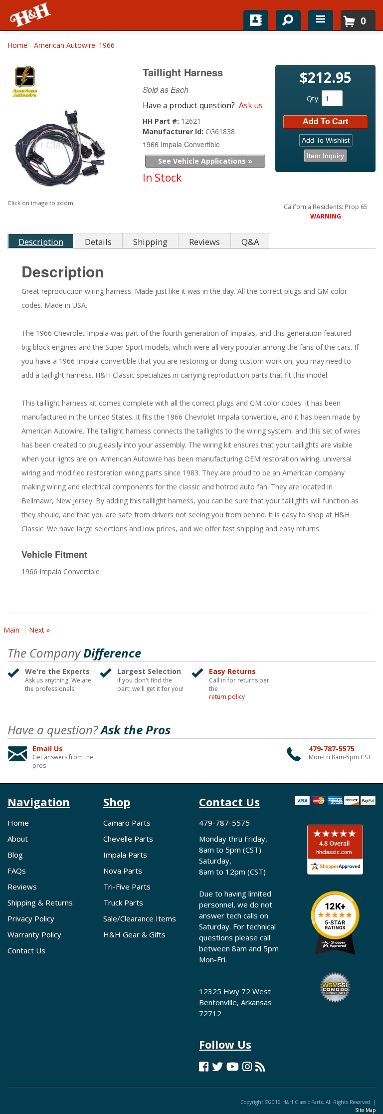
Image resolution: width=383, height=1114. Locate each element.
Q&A (250, 241)
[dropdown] (320, 20)
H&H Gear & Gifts (134, 934)
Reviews (22, 886)
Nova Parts (122, 871)
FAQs (16, 871)
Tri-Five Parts (127, 886)
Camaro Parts (127, 823)
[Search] (284, 18)
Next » (39, 630)
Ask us (251, 105)
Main (11, 630)
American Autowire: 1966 (74, 45)
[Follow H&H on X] (217, 1066)
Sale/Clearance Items (139, 918)
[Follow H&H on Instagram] (247, 1066)
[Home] (31, 14)
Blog (15, 855)
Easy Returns (232, 671)
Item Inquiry (325, 156)
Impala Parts (125, 855)
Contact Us (26, 950)
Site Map (365, 1110)
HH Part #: (162, 121)
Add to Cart (325, 121)
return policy (227, 697)
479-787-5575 (332, 748)
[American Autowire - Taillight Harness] (63, 84)
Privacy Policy (30, 918)
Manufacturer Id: (174, 131)
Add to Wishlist (326, 140)
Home (17, 45)
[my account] (255, 20)
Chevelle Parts (128, 839)
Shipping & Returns (40, 902)
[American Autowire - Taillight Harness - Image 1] (62, 150)
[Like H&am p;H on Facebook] (203, 1066)
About (17, 839)
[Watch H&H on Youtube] (232, 1066)
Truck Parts (123, 902)
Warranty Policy (34, 934)
